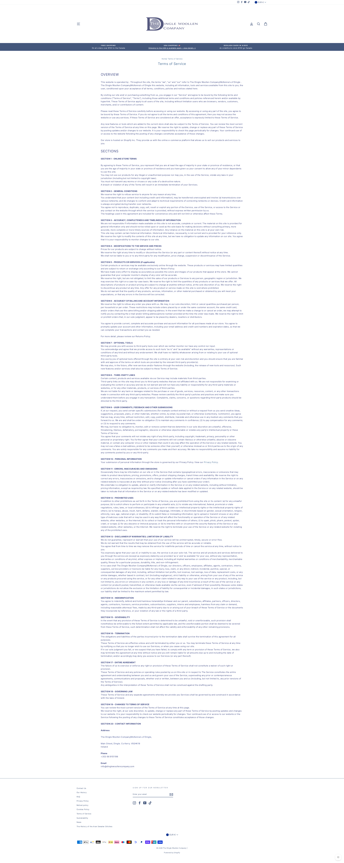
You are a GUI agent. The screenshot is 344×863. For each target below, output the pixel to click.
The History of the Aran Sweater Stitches (94, 826)
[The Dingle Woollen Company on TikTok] (150, 803)
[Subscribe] (171, 794)
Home (164, 59)
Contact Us (81, 788)
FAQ (78, 797)
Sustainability (82, 818)
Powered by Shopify (172, 853)
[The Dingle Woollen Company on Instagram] (134, 803)
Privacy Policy (211, 462)
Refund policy (82, 805)
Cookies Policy (83, 809)
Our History (82, 792)
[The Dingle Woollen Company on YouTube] (144, 803)
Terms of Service (84, 814)
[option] (108, 46)
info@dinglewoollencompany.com (117, 766)
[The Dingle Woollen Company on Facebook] (139, 803)
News (79, 822)
